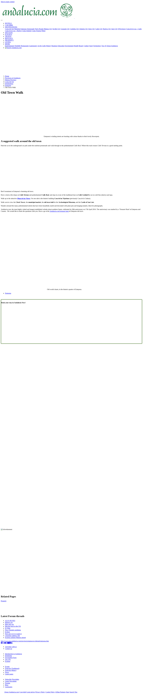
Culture (86, 46)
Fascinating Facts (10, 657)
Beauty (81, 46)
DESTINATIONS (11, 27)
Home (7, 76)
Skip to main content (7, 2)
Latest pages (9, 674)
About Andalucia (112, 46)
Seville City (56, 29)
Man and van (9, 624)
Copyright (22, 692)
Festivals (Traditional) (12, 668)
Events (7, 666)
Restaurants (25, 46)
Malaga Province (10, 80)
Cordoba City (74, 29)
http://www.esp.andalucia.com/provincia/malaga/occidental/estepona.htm (25, 641)
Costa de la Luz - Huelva (13, 31)
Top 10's (8, 659)
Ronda (41, 29)
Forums (7, 683)
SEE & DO (9, 33)
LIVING (8, 42)
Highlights (8, 656)
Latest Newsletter (11, 681)
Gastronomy (33, 46)
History (48, 46)
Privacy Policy (40, 692)
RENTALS (9, 38)
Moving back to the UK (13, 626)
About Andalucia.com (11, 692)
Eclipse (7, 632)
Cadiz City (98, 29)
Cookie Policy (50, 692)
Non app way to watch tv (13, 634)
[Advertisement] (71, 62)
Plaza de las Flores (23, 198)
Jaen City (114, 29)
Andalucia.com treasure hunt (59, 211)
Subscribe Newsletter (12, 679)
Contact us (8, 649)
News (7, 672)
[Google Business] (12, 643)
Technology (97, 46)
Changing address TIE (12, 636)
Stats (67, 692)
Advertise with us (11, 647)
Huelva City (107, 29)
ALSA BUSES (10, 620)
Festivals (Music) (10, 670)
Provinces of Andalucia (12, 78)
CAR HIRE (9, 25)
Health (76, 46)
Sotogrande (31, 29)
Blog (6, 685)
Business (54, 46)
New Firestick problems (13, 630)
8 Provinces (122, 29)
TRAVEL (8, 36)
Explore (7, 661)
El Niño (7, 628)
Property (3, 601)
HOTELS (8, 23)
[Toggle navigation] (2, 20)
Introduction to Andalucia (13, 654)
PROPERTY (9, 40)
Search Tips (73, 692)
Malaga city (9, 622)
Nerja (37, 29)
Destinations (9, 84)
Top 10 (103, 46)
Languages (8, 687)
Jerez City (91, 29)
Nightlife (18, 46)
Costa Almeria (26, 31)
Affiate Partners (60, 692)
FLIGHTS (8, 34)
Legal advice (30, 692)
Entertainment (9, 46)
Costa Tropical (36, 31)
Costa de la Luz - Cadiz (134, 29)
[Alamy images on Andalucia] (8, 643)
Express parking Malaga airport (15, 637)
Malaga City (48, 29)
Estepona (24, 29)
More (43, 31)
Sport (91, 46)
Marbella (17, 29)
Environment (69, 46)
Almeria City (83, 29)
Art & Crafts (41, 46)
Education (61, 46)
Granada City (65, 29)
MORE (7, 44)
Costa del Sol (9, 29)
